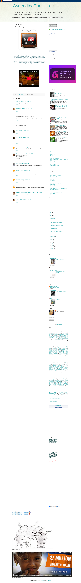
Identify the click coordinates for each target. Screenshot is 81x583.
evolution (56, 349)
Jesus (50, 363)
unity (63, 394)
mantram (65, 367)
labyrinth (66, 365)
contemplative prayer (59, 341)
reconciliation (60, 379)
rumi (63, 381)
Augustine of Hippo (52, 332)
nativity (59, 371)
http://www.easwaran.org (54, 174)
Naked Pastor (52, 184)
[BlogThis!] (29, 94)
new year (50, 372)
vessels (66, 394)
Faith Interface (52, 193)
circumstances (61, 337)
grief (60, 354)
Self (58, 383)
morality (67, 369)
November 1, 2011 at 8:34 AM (24, 130)
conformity (50, 340)
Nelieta (17, 115)
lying (66, 366)
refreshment (51, 380)
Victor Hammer (51, 395)
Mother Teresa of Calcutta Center (55, 183)
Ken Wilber (62, 364)
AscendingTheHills (31, 5)
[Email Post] (26, 94)
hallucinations (51, 355)
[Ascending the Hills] (53, 50)
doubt (62, 347)
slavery (57, 385)
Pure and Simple (53, 258)
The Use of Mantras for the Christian (61, 137)
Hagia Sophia (65, 354)
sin (54, 385)
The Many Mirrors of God (55, 230)
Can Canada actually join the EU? (55, 255)
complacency (65, 339)
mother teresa (63, 370)
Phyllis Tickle (52, 179)
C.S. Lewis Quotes (53, 164)
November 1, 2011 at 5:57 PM (25, 170)
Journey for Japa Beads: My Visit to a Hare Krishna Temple (61, 118)
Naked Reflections (53, 286)
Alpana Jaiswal (18, 123)
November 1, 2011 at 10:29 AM (29, 153)
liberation (52, 366)
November (53, 219)
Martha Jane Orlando (20, 153)
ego (56, 348)
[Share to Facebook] (31, 94)
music (67, 370)
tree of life (59, 393)
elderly (50, 349)
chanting (50, 336)
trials (63, 393)
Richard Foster (58, 381)
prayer (50, 377)
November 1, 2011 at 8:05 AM (24, 115)
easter (50, 348)
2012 (51, 215)
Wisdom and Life (53, 267)
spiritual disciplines (59, 386)
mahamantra (57, 367)
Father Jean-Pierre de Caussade (55, 175)
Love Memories (58, 299)
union (60, 394)
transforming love (52, 393)
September (53, 236)
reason (56, 379)
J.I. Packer (51, 362)
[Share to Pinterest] (32, 94)
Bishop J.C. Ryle (58, 333)
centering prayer (63, 335)
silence (67, 384)
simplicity (51, 385)
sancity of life (61, 382)
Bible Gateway (52, 194)
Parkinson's (65, 373)
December (53, 218)
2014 (51, 212)
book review (65, 333)
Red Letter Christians (53, 185)
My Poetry (51, 155)
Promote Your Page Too (52, 51)
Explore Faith (52, 180)
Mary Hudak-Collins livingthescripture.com (23, 192)
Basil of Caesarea (58, 332)
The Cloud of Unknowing (54, 189)
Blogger (49, 580)
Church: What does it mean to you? (57, 112)
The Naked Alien (53, 290)
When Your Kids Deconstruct (54, 283)
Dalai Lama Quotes (53, 161)
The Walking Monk (53, 270)
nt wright (64, 372)
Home (29, 222)
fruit (53, 352)
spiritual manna (65, 386)
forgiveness (51, 351)
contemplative (51, 341)
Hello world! (52, 280)
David (17, 163)
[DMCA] (53, 26)
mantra (61, 367)
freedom (62, 351)
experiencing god (62, 349)
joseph (50, 364)
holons (54, 356)
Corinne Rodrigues (19, 147)
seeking (55, 383)
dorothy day (58, 347)
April (52, 243)
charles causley (55, 336)
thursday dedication (64, 392)
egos (59, 348)
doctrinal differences (52, 347)
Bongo (17, 130)
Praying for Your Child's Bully (60, 125)
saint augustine (51, 382)
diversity (65, 346)
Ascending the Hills (52, 33)
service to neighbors (52, 384)
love (63, 366)
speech (67, 385)
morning (51, 370)
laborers (62, 365)
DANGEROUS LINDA (54, 279)
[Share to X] (30, 94)
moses (58, 370)
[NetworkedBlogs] (58, 405)
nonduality (59, 372)
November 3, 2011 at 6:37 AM (26, 199)
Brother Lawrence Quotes (54, 165)
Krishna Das (52, 172)
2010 (51, 250)
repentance (66, 380)
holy (56, 356)
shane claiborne (60, 384)
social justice (62, 385)
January (52, 248)
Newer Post (15, 222)
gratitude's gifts (56, 354)
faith (67, 349)
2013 (51, 214)
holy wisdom (55, 357)
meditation (51, 369)
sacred (66, 381)
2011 (51, 217)
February (52, 246)
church (56, 337)
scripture (50, 383)
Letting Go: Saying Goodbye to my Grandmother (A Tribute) (61, 93)
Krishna (59, 365)
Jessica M (18, 108)
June (52, 240)
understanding (55, 394)
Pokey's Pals (18, 199)
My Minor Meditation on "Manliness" (61, 291)
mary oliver (60, 368)
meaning (65, 368)
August (52, 237)
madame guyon (51, 367)
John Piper (58, 363)
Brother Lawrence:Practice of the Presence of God (58, 188)
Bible (53, 333)
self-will (61, 383)
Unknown (17, 170)
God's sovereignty (62, 353)
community (54, 339)
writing (62, 395)
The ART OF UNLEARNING (60, 259)
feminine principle (64, 350)
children (60, 336)
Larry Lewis (18, 101)
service (65, 383)
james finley (56, 362)
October (52, 234)
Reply (17, 104)
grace (51, 354)
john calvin (53, 363)
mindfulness (58, 369)
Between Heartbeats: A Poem (56, 224)
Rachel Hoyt (18, 179)
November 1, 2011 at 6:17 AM (27, 108)
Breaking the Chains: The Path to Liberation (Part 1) (59, 143)
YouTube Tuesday (54, 228)
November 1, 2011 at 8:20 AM (27, 123)
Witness (55, 395)
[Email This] (27, 94)
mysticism (55, 371)
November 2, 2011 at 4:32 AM (25, 185)
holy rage (59, 356)
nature (62, 371)
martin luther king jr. (52, 368)
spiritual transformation (55, 387)
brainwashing (56, 334)
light (61, 366)
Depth (51, 298)
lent (49, 366)
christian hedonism (65, 336)
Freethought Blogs (53, 254)
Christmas (52, 337)
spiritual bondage (52, 386)
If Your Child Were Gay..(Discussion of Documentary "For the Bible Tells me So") (61, 106)
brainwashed (51, 334)
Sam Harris (56, 382)
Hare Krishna (63, 355)
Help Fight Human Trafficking (55, 176)
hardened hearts (56, 355)
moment (62, 369)
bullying (55, 335)
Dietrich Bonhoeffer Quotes (54, 166)
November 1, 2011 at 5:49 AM (26, 101)
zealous (65, 395)
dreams (66, 347)
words (59, 395)
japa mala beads (61, 362)
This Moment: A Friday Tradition (56, 221)
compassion (59, 339)
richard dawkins (52, 381)
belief (50, 333)
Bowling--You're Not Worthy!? (54, 287)
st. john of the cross (65, 388)
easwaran (53, 348)
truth (66, 393)
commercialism (61, 338)
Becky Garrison (65, 332)
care (57, 335)
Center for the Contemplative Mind (56, 192)
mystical (51, 371)
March (52, 245)
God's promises (55, 353)
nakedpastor (52, 282)
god (63, 352)
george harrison (58, 352)
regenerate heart (56, 380)
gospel (67, 353)
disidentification (60, 346)
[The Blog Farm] (58, 324)
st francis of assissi (57, 388)
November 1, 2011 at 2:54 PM (23, 163)
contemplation (63, 340)
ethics (53, 349)
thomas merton (53, 392)
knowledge (54, 365)
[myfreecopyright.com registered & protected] (57, 29)
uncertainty (50, 394)
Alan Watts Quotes (53, 156)
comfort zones (56, 338)
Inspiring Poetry (52, 154)
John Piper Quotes (53, 168)
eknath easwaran (64, 348)
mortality (55, 370)
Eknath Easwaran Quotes (54, 158)
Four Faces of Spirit (57, 351)
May (52, 242)
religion (62, 380)
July (52, 239)
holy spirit (63, 356)
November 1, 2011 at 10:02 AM (28, 147)
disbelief (55, 346)
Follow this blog (58, 407)
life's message (57, 366)
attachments (58, 331)
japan (66, 362)
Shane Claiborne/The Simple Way (56, 187)
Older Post (43, 222)
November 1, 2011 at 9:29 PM (26, 179)
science (66, 382)
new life (66, 371)
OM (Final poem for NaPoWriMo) (60, 131)
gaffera (42, 580)
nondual (55, 372)
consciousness (57, 340)
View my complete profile (59, 312)
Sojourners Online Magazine (55, 181)
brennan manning (61, 334)
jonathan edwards (64, 363)
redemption (65, 379)
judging (54, 364)
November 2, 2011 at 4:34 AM (37, 192)
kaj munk (57, 364)
